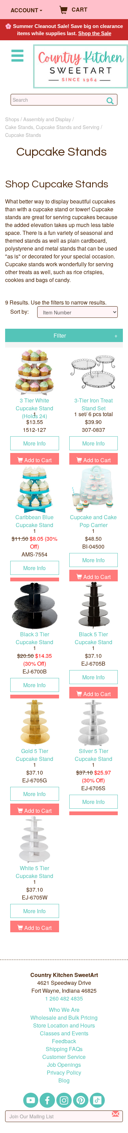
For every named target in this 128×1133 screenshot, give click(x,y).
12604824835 (64, 998)
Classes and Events (64, 1033)
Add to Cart (37, 460)
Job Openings (64, 1064)
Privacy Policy (64, 1072)
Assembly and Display (47, 119)
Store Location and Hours (64, 1025)
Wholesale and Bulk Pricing (64, 1017)
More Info (34, 443)
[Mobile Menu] (16, 57)
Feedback (64, 1041)
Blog (64, 1080)
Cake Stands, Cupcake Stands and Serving (52, 126)
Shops (12, 119)
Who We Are (64, 1010)
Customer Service (64, 1057)
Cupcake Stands (23, 134)
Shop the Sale (94, 33)
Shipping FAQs (64, 1049)
